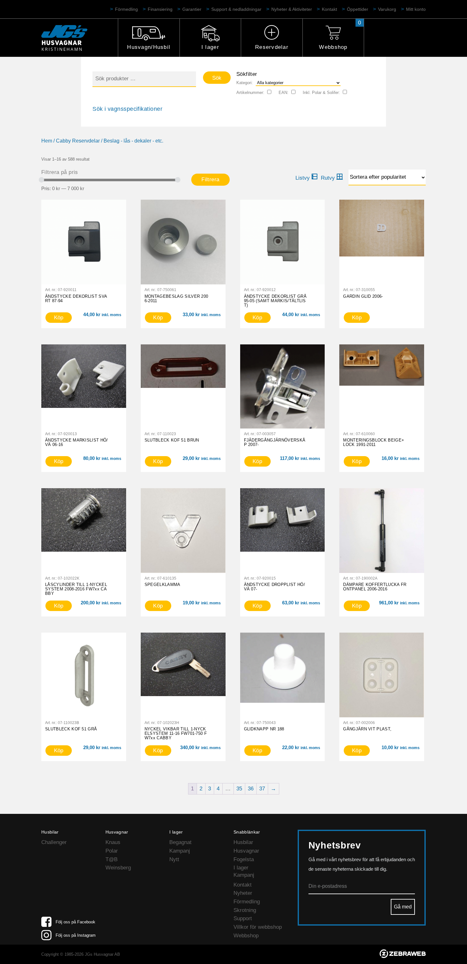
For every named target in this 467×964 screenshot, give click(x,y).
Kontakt (329, 9)
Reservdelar (271, 47)
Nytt (174, 859)
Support (243, 918)
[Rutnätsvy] (332, 178)
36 (251, 789)
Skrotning (245, 910)
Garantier (191, 9)
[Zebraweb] (403, 956)
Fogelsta (244, 859)
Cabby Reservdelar (78, 140)
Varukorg (387, 9)
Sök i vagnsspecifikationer (127, 109)
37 (262, 789)
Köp (357, 318)
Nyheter (243, 893)
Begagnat (180, 842)
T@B (111, 859)
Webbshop (333, 47)
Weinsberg (118, 868)
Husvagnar (246, 851)
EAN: (283, 92)
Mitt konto (416, 9)
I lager (210, 47)
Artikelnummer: (250, 92)
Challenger (54, 842)
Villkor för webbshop (258, 927)
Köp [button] (59, 318)
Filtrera (210, 179)
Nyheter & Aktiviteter (291, 9)
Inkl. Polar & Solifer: (321, 92)
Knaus (112, 842)
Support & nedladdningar (236, 9)
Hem (46, 140)
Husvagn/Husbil (148, 47)
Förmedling (126, 9)
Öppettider (357, 9)
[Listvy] (306, 178)
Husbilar (243, 842)
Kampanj (179, 851)
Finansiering (160, 9)
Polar (111, 851)
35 (239, 789)
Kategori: (244, 82)
